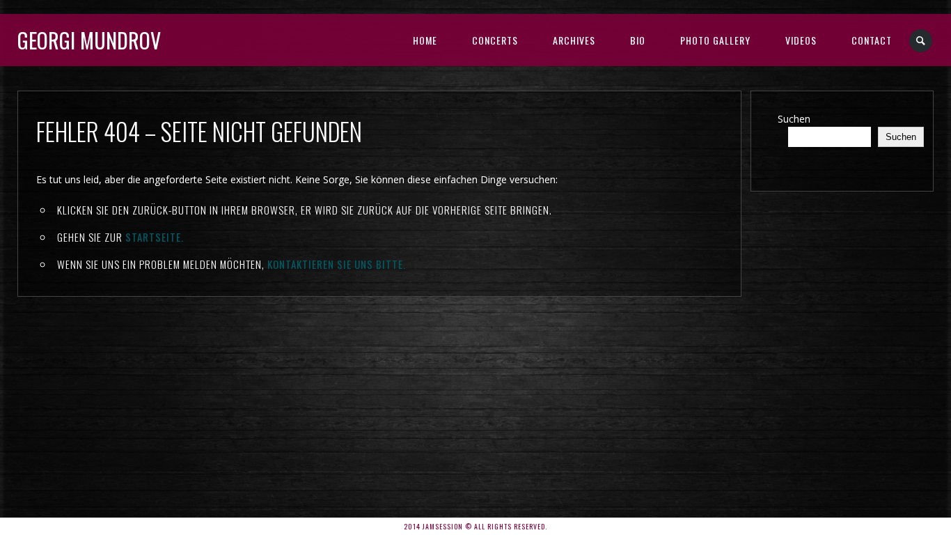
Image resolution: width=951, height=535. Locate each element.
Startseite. (154, 237)
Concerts (495, 40)
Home (425, 40)
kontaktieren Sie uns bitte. (336, 264)
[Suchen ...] (921, 40)
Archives (574, 40)
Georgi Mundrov (89, 40)
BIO (637, 40)
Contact (871, 40)
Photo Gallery (715, 40)
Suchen (794, 118)
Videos (801, 40)
